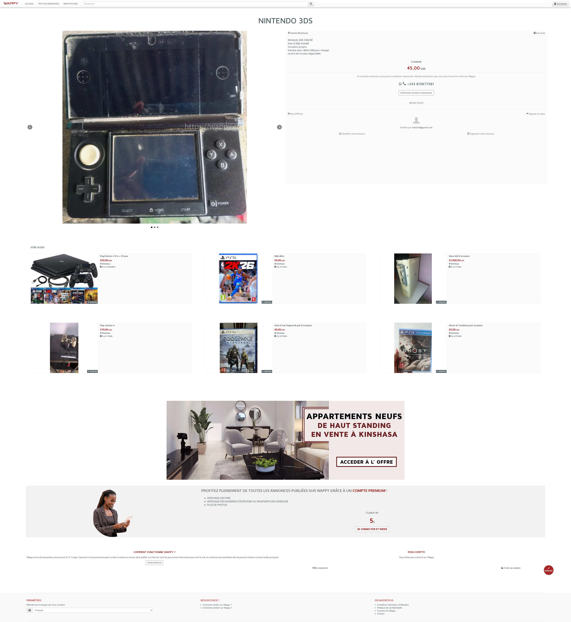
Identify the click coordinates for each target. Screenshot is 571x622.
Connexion (561, 4)
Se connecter (321, 568)
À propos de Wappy (386, 611)
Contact (380, 613)
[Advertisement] (377, 161)
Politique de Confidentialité (389, 608)
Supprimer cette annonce (481, 133)
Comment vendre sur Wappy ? (217, 605)
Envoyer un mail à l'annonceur (417, 92)
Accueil (29, 4)
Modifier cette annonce (353, 133)
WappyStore (70, 4)
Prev (30, 127)
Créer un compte (511, 568)
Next (279, 127)
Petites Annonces (48, 4)
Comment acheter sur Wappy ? (217, 608)
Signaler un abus (536, 113)
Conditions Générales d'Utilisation (393, 605)
